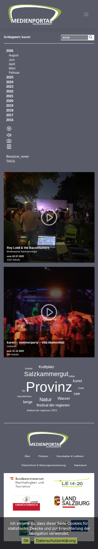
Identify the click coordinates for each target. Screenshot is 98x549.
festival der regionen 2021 (42, 410)
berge (27, 402)
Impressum (80, 465)
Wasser (64, 398)
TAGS (10, 161)
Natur (45, 399)
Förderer (43, 456)
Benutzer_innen (17, 156)
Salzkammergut (46, 373)
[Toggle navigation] (86, 14)
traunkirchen (24, 396)
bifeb (72, 376)
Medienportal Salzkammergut (34, 14)
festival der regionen (53, 405)
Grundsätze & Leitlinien (70, 456)
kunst (77, 381)
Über (27, 456)
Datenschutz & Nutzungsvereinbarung (44, 465)
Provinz (49, 387)
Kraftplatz (46, 367)
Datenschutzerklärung (56, 540)
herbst (28, 368)
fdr (23, 390)
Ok (26, 540)
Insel (81, 388)
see (77, 393)
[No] (91, 533)
